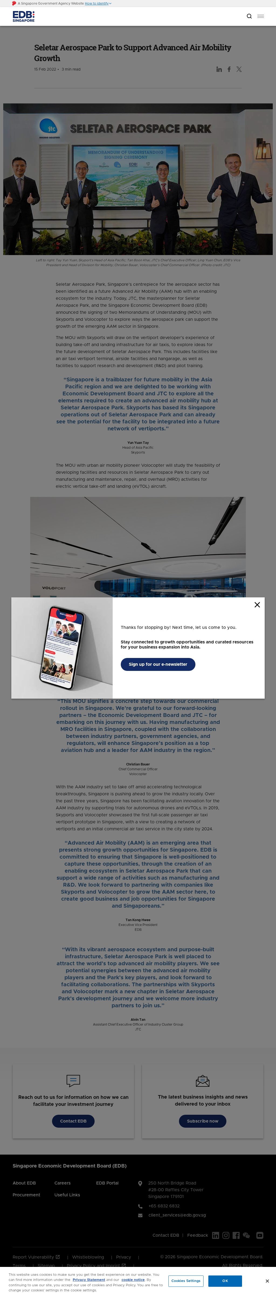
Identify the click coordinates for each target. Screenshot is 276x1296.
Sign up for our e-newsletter (158, 664)
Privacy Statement (89, 1280)
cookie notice (133, 1280)
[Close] (267, 1281)
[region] (138, 1281)
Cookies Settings (186, 1281)
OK (225, 1281)
